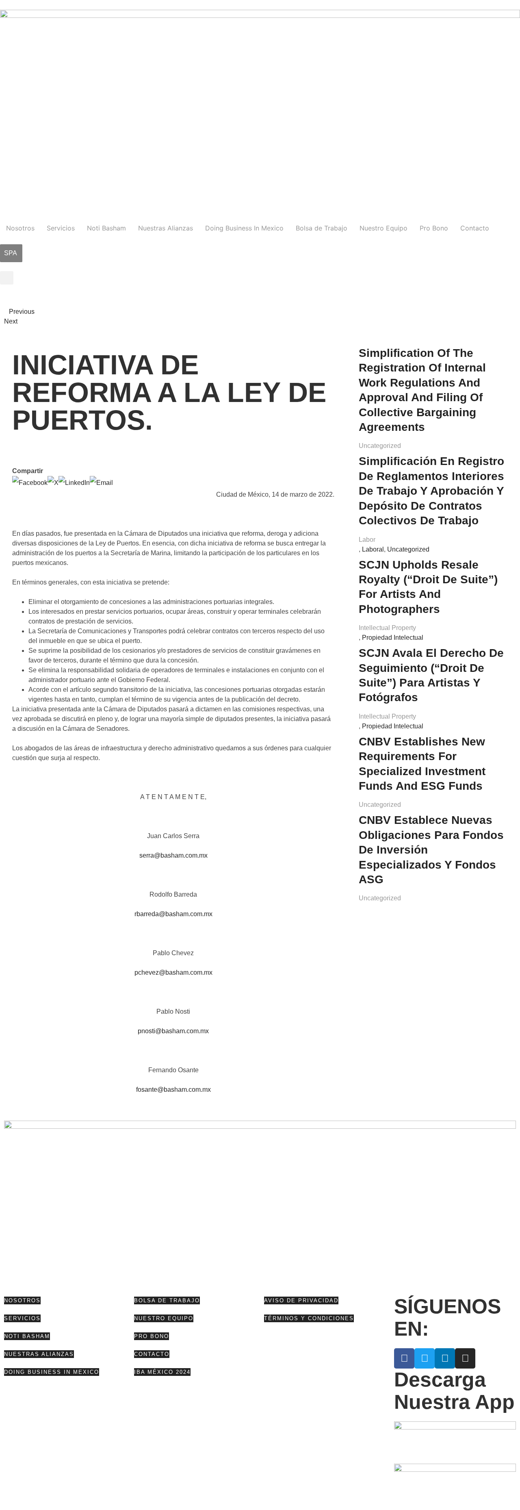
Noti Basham (106, 228)
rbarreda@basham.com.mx (173, 913)
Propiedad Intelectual (392, 637)
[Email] (101, 482)
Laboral (373, 549)
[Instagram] (465, 1358)
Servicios (61, 228)
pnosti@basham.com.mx (173, 1031)
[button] (6, 278)
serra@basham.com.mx (173, 855)
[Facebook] (30, 482)
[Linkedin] (445, 1358)
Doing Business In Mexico (244, 228)
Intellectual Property (387, 627)
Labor (367, 539)
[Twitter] (424, 1358)
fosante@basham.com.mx (173, 1089)
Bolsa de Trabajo (321, 228)
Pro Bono (434, 228)
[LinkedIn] (74, 482)
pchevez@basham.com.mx (173, 972)
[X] (53, 482)
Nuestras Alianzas (165, 228)
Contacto (474, 228)
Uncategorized (380, 445)
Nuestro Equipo (383, 228)
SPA (10, 253)
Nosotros (20, 228)
